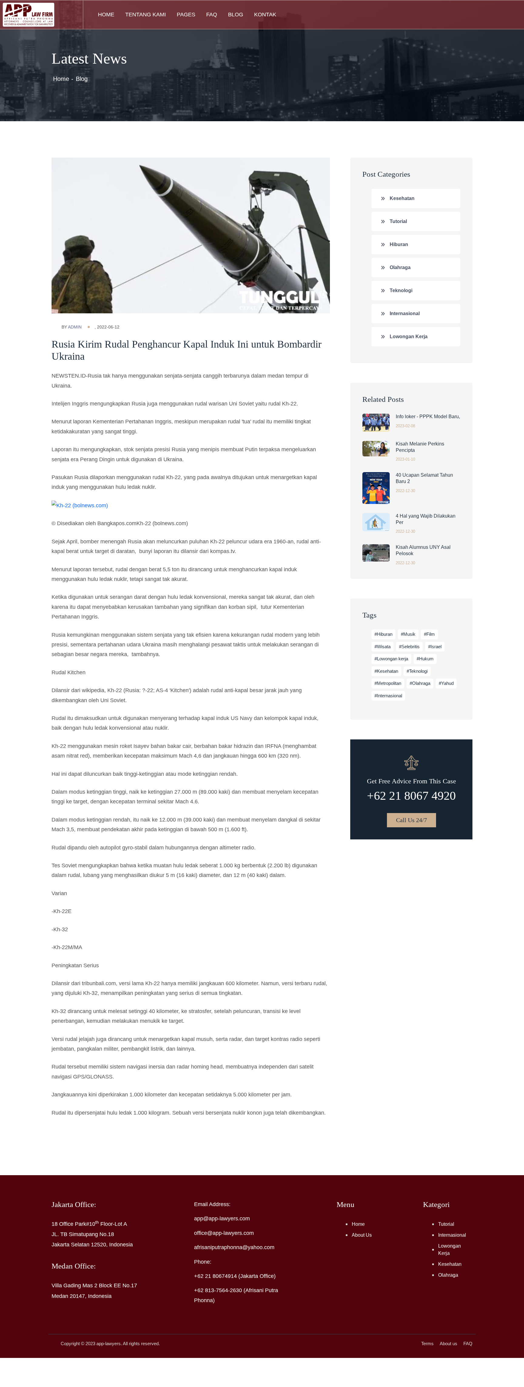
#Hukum (425, 658)
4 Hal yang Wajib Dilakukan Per (425, 519)
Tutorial (398, 221)
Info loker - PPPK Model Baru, (428, 416)
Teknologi (401, 290)
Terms (427, 1343)
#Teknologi (417, 671)
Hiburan (399, 244)
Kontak (265, 15)
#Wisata (383, 646)
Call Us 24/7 (411, 820)
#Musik (408, 634)
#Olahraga (420, 683)
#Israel (435, 646)
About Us (362, 1235)
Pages (186, 15)
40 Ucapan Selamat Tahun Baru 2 (424, 478)
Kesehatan (402, 198)
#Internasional (388, 695)
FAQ (211, 15)
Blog (235, 15)
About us (448, 1343)
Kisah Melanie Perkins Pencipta (420, 447)
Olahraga (400, 267)
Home (106, 15)
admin (75, 327)
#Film (429, 634)
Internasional (405, 313)
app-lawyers (108, 1343)
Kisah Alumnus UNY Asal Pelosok (423, 550)
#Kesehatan (386, 671)
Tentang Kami (145, 15)
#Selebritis (409, 646)
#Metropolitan (388, 683)
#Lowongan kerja (391, 658)
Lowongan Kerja (409, 336)
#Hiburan (383, 634)
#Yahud (446, 683)
